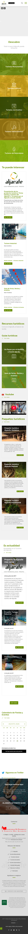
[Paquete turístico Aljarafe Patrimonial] (14, 506)
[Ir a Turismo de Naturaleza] (14, 151)
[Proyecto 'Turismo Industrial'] (14, 617)
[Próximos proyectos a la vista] (14, 662)
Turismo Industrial (12, 19)
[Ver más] (14, 353)
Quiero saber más (11, 23)
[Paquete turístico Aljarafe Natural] (14, 470)
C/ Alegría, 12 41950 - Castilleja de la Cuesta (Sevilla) (14, 835)
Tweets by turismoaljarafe (9, 777)
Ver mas (14, 703)
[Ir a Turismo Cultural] (14, 86)
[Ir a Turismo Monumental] (14, 64)
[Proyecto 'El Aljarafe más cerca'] (14, 565)
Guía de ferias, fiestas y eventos (12, 289)
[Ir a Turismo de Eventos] (14, 107)
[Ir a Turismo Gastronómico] (14, 129)
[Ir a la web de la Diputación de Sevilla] (4, 902)
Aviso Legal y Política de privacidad (14, 926)
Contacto (13, 922)
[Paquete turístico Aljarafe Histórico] (14, 433)
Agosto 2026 (14, 724)
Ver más (9, 217)
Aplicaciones (15, 808)
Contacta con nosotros (15, 891)
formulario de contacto (16, 839)
